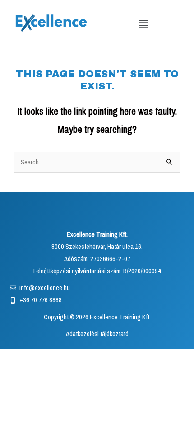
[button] (143, 24)
